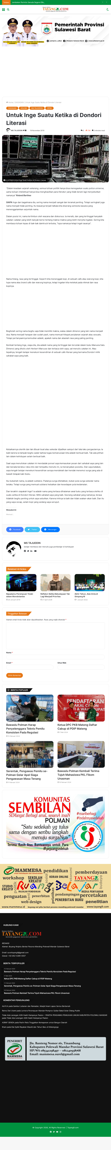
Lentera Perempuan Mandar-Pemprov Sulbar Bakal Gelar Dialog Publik (50, 1011)
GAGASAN (19, 102)
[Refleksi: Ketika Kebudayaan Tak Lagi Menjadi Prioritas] (55, 582)
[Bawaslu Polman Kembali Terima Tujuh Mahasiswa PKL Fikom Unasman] (81, 754)
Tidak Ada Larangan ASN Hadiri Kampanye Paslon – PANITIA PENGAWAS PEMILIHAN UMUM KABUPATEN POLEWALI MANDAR (54, 1015)
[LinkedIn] (32, 551)
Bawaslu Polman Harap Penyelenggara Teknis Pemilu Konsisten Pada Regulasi (25, 728)
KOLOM (24, 108)
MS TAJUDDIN (37, 108)
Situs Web (62, 663)
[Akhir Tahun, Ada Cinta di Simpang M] (90, 582)
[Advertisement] (55, 69)
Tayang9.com (73, 1127)
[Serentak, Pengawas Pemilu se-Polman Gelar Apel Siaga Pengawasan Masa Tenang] (29, 754)
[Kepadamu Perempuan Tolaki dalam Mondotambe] (21, 582)
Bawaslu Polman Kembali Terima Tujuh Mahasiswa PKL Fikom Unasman (78, 774)
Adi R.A (5, 1006)
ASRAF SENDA (8, 1022)
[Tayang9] (55, 9)
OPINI (49, 108)
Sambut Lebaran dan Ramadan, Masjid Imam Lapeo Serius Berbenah (41, 1006)
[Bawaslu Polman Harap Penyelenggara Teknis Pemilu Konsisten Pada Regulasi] (29, 708)
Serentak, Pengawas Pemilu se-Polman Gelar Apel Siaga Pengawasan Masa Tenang (27, 774)
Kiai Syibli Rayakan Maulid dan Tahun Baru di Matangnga (35, 1027)
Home (10, 102)
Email (9, 663)
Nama (9, 652)
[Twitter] (28, 551)
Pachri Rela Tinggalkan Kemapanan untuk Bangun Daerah (43, 1022)
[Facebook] (25, 551)
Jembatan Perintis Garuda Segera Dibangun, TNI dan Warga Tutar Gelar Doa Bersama (47, 2)
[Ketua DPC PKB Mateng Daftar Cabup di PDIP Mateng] (81, 708)
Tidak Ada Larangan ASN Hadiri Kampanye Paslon (27, 1018)
